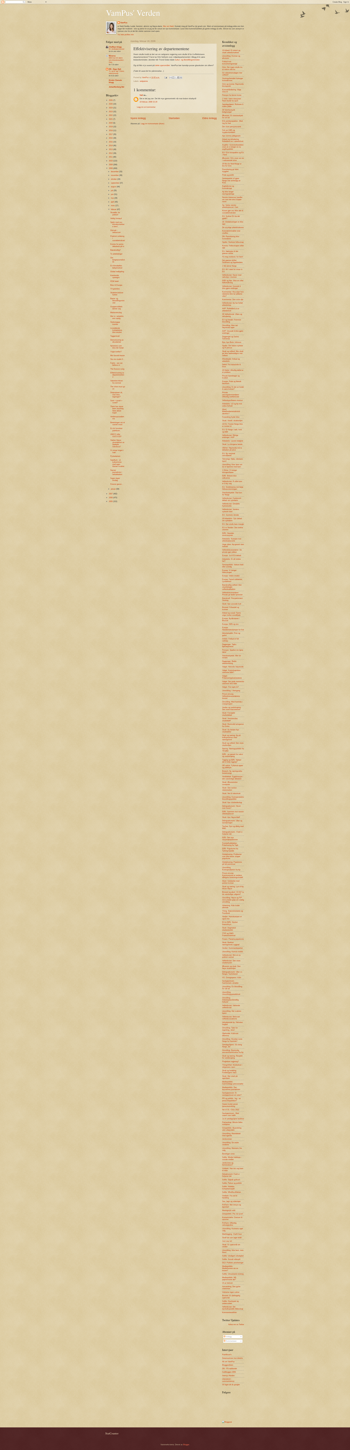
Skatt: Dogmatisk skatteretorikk (229, 929)
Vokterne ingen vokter (230, 1292)
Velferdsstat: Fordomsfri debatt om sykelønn (231, 499)
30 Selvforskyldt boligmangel (228, 111)
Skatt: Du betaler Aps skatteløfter (230, 731)
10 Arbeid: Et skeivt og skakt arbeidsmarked (231, 51)
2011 (111, 157)
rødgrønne (144, 81)
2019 (111, 127)
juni (112, 194)
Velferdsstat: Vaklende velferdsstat (231, 1006)
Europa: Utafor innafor (231, 576)
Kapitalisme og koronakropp (228, 187)
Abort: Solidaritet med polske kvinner (230, 882)
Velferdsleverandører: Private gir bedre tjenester (232, 594)
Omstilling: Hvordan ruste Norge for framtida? (232, 1040)
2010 (111, 161)
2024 (111, 108)
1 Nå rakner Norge (229, 266)
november (115, 175)
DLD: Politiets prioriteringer (232, 1263)
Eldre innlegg (209, 118)
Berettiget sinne (228, 1154)
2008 (111, 168)
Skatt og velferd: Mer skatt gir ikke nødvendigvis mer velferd (232, 353)
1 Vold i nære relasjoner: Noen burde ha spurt (231, 100)
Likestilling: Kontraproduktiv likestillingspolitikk (233, 798)
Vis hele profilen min (126, 35)
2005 (111, 501)
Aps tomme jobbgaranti (231, 136)
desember (115, 172)
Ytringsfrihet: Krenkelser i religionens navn (232, 1066)
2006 (111, 498)
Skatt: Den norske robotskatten (229, 789)
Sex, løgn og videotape (231, 1201)
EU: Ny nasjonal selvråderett (228, 454)
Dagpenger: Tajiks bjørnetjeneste (229, 645)
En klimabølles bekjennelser (116, 267)
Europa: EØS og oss (230, 624)
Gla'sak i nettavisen (115, 231)
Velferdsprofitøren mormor (232, 400)
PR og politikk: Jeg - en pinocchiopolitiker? (231, 1099)
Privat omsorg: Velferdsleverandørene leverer (231, 696)
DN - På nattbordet (229, 1369)
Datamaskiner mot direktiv (232, 1358)
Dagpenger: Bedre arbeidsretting (229, 662)
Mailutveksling (116, 312)
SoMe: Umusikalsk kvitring (232, 1274)
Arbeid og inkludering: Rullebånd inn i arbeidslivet (232, 140)
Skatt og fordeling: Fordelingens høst (229, 1071)
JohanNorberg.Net (116, 87)
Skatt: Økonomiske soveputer (229, 783)
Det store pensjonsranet (231, 127)
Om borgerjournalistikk (117, 260)
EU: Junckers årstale (230, 515)
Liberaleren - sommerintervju (228, 1380)
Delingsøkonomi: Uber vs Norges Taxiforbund (232, 973)
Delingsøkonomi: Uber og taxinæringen (232, 822)
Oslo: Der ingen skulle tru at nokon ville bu (232, 68)
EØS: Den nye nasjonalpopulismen (230, 838)
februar (114, 209)
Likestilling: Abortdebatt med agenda (231, 1134)
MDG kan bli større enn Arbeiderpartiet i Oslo (116, 60)
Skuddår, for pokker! (115, 213)
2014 (111, 146)
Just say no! (227, 1241)
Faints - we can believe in (116, 364)
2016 (111, 138)
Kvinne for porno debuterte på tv (117, 245)
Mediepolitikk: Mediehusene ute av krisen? (230, 1268)
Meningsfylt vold (228, 1210)
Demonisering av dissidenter (117, 341)
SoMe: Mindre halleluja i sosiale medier (231, 1158)
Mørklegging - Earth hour (232, 1234)
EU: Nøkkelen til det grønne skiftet (230, 252)
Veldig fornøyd (116, 218)
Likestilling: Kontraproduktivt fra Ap (231, 868)
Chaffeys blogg (115, 47)
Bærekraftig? (115, 250)
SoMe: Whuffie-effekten (231, 1192)
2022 (111, 115)
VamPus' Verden (133, 12)
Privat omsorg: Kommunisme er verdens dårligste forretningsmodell (232, 875)
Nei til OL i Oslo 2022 (230, 1110)
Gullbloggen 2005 (229, 1372)
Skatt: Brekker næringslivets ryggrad (230, 943)
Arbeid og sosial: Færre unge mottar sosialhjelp (231, 614)
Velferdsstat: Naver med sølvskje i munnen (231, 276)
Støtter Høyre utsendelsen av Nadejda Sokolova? (117, 443)
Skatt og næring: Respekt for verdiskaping (232, 1057)
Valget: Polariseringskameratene (232, 677)
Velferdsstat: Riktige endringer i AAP (230, 436)
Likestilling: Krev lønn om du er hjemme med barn (232, 466)
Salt (141, 95)
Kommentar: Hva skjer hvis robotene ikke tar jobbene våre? (233, 294)
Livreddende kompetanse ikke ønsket (116, 330)
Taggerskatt (115, 336)
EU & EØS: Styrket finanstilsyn (230, 923)
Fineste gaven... (116, 484)
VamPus (123, 23)
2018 (111, 130)
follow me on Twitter (236, 1324)
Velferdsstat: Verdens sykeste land (230, 510)
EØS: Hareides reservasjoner (228, 534)
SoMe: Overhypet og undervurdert (230, 1302)
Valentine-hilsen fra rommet (116, 382)
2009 (111, 165)
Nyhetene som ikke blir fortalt (117, 347)
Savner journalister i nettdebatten (116, 472)
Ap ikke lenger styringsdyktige (228, 193)
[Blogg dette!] (173, 77)
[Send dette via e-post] (170, 77)
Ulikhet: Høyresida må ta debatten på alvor (232, 449)
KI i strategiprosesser (116, 49)
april (113, 202)
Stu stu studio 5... (117, 359)
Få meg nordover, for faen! (232, 257)
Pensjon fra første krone (231, 95)
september (115, 183)
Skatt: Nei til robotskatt (231, 793)
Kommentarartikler (229, 1312)
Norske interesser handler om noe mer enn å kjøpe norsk (232, 199)
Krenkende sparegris (115, 276)
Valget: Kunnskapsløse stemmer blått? (231, 671)
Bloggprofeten (227, 1365)
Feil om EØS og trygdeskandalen (228, 131)
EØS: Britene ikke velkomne (229, 477)
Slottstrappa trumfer (115, 323)
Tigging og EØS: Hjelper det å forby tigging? (231, 761)
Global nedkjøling (117, 272)
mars (113, 206)
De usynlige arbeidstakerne (233, 227)
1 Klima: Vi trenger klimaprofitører (229, 471)
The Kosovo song (117, 369)
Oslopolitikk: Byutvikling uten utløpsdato (231, 1129)
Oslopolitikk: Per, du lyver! (232, 1214)
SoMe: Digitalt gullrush (231, 1180)
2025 (111, 104)
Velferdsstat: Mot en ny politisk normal (231, 956)
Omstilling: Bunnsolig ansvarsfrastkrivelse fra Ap (232, 1051)
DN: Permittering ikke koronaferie (230, 237)
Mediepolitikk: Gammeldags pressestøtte (232, 1083)
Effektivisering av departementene (117, 375)
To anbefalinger (116, 254)
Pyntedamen (115, 456)
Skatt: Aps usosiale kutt (231, 604)
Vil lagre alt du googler (231, 1385)
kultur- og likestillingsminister (187, 60)
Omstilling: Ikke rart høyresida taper (230, 326)
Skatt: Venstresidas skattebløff (230, 719)
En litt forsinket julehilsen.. (116, 429)
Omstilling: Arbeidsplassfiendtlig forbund (230, 1000)
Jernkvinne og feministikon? (227, 1164)
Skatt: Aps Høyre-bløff (231, 817)
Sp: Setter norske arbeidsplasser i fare (230, 206)
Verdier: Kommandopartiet (232, 948)
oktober (114, 179)
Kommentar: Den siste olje (232, 299)
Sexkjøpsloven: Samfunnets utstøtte (230, 982)
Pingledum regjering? (230, 1061)
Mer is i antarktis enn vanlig (117, 317)
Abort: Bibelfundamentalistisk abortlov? (231, 411)
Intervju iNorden (228, 1376)
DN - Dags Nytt (115, 69)
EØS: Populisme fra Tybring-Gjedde (230, 850)
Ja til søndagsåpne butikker (233, 1119)
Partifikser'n (226, 1355)
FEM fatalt (114, 281)
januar (113, 489)
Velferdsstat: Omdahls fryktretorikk (231, 505)
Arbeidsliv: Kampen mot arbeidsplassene (231, 540)
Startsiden (174, 118)
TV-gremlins (115, 289)
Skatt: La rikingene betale (232, 444)
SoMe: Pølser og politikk (232, 1183)
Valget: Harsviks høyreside (232, 667)
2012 (111, 153)
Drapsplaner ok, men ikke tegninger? (116, 394)
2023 (111, 112)
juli (112, 190)
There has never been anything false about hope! (116, 409)
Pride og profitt (228, 175)
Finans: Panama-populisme (233, 939)
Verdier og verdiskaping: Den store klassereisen (231, 708)
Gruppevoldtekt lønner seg (116, 308)
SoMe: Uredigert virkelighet (233, 1256)
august (114, 187)
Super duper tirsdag (115, 479)
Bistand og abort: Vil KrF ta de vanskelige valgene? (233, 893)
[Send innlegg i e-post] (166, 77)
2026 (111, 100)
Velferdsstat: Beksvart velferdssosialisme (231, 1018)
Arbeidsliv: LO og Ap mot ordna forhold (232, 405)
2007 (111, 494)
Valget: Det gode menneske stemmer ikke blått (233, 682)
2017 (111, 134)
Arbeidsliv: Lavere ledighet (232, 441)
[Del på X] (175, 77)
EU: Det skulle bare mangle (233, 524)
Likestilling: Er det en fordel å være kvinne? (233, 388)
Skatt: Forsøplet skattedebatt (228, 714)
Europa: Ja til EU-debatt (231, 555)
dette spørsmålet (162, 65)
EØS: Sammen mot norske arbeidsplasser (233, 813)
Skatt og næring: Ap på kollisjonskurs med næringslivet (231, 737)
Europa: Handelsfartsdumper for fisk (233, 629)
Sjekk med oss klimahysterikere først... (117, 224)
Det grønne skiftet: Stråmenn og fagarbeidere (232, 261)
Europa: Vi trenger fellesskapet (229, 571)
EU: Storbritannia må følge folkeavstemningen (232, 488)
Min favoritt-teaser (117, 355)
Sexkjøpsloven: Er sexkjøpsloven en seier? (231, 1094)
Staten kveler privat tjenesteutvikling (230, 1105)
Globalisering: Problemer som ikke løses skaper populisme (232, 856)
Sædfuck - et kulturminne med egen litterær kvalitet (117, 463)
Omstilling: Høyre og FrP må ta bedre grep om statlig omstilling (233, 900)
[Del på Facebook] (178, 77)
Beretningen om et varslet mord (117, 423)
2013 (111, 149)
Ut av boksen (227, 1283)
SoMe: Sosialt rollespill (231, 1259)
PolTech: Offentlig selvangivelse (229, 1224)
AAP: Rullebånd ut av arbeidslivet (230, 310)
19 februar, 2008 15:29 (148, 102)
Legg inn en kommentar (146, 107)
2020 (111, 123)
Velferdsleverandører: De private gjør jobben (232, 551)
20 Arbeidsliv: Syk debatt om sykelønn (232, 519)
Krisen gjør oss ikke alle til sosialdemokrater (232, 212)
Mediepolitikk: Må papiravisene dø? (229, 1278)
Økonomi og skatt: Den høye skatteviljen (231, 967)
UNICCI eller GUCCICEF (116, 435)
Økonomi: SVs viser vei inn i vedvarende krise (233, 159)
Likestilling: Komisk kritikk (232, 952)
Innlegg (228, 1337)
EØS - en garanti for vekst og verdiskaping (232, 755)
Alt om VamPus (228, 1362)
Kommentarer (231, 1341)
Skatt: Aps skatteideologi (232, 802)
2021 (111, 119)
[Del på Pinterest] (181, 77)
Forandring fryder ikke (230, 417)
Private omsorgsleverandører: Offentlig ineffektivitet (230, 394)
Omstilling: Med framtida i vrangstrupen (232, 703)
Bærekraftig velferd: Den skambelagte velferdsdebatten (232, 587)
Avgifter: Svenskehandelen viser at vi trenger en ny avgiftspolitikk (232, 147)
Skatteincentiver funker (116, 294)
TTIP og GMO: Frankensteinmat (228, 934)
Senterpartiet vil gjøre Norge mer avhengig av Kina (231, 180)
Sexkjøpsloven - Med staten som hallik (230, 1114)
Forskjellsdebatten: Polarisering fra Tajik (230, 844)
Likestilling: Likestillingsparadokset (231, 993)
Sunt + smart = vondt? (116, 402)
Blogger (186, 1445)
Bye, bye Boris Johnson (231, 342)
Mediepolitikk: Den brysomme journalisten (231, 1088)
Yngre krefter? (116, 352)
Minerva (112, 56)
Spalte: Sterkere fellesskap (233, 242)
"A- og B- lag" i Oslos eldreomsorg (116, 72)
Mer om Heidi (168, 26)
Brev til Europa (116, 285)
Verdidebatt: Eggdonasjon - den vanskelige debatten (232, 778)
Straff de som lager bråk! (232, 1238)
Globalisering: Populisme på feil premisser (232, 863)
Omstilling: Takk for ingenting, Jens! (230, 1029)
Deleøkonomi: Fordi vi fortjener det (231, 1175)
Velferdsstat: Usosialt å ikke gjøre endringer (231, 287)
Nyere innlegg (138, 118)
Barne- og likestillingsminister (117, 301)
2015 (111, 142)
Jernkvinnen (227, 1139)
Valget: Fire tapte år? (230, 687)
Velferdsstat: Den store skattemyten (231, 962)
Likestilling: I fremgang (231, 691)
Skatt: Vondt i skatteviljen (232, 421)
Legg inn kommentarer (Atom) (152, 124)
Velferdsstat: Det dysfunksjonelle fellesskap (232, 1308)
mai (112, 198)
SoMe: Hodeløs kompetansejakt (228, 1188)
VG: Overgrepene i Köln (231, 977)
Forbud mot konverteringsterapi (229, 63)
